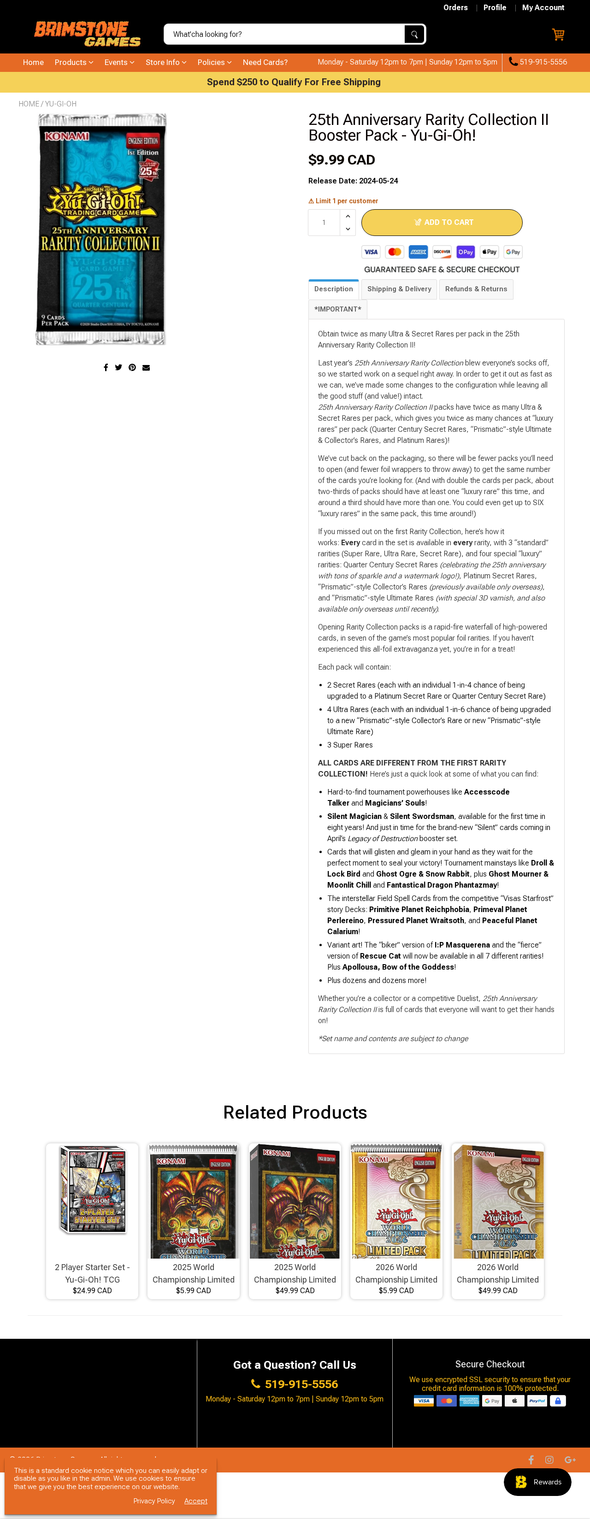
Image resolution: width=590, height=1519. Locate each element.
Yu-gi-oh (61, 104)
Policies (212, 62)
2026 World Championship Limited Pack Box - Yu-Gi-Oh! (498, 1274)
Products (71, 62)
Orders (455, 8)
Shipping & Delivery (399, 289)
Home (33, 62)
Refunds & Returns (476, 289)
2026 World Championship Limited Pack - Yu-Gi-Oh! (396, 1274)
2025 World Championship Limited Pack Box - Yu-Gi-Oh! (295, 1274)
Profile (495, 8)
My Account (543, 8)
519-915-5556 (542, 62)
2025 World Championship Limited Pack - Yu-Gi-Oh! (194, 1274)
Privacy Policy (154, 1501)
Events (117, 62)
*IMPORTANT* (337, 309)
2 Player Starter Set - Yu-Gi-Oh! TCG (92, 1273)
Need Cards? (265, 62)
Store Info (164, 62)
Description (333, 289)
